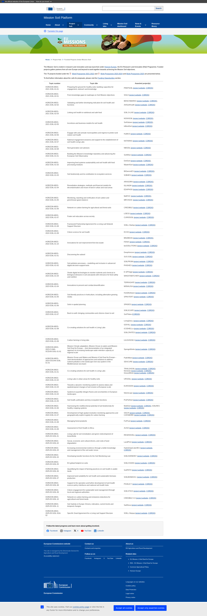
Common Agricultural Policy (139, 567)
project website (139, 88)
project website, (142, 513)
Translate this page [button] (55, 31)
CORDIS (149, 88)
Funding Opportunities (106, 78)
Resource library (156, 25)
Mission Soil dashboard (122, 25)
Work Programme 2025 (135, 74)
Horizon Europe (110, 67)
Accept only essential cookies (150, 608)
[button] (45, 31)
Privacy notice (130, 597)
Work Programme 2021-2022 (83, 74)
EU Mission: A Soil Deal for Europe (142, 559)
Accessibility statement (51, 556)
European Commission (53, 593)
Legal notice (130, 593)
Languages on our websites (135, 582)
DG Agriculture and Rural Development (139, 548)
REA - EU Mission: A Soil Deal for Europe (144, 563)
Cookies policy (131, 586)
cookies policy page (81, 607)
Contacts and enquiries (92, 548)
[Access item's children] (62, 25)
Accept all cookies (124, 608)
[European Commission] (57, 8)
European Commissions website (57, 544)
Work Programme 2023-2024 (111, 74)
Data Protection (131, 589)
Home (48, 25)
